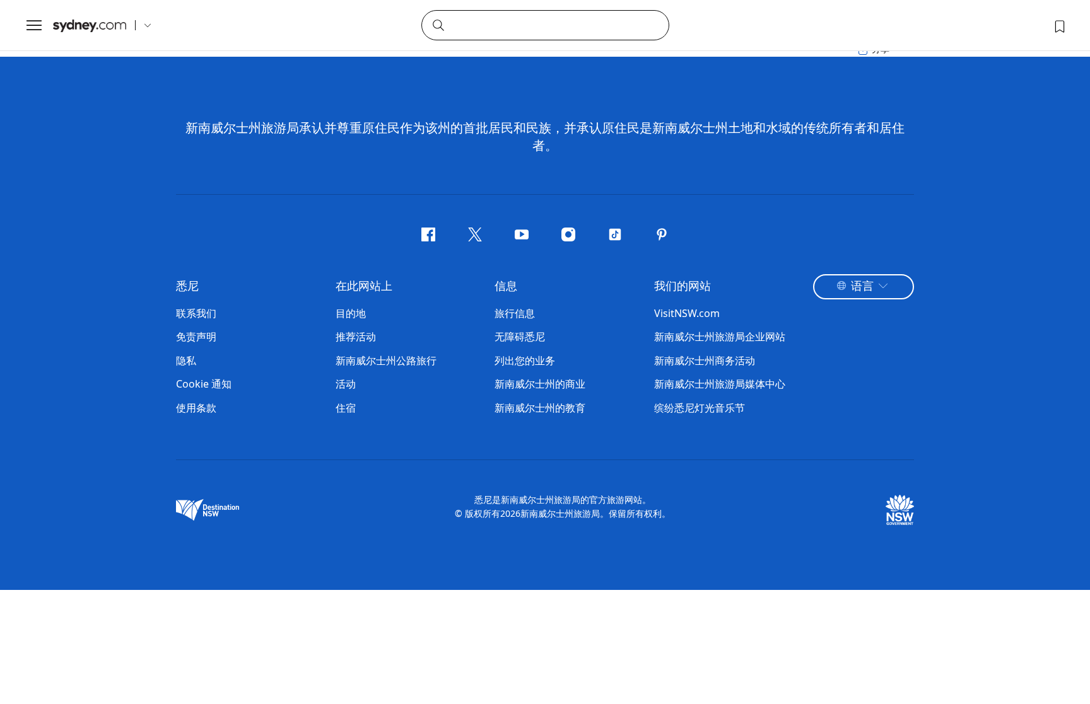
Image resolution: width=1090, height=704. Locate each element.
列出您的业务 (525, 360)
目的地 (351, 313)
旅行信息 (515, 313)
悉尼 (187, 286)
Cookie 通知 (203, 384)
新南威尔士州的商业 (540, 384)
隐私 (186, 360)
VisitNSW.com (687, 313)
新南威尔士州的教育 (540, 408)
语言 (862, 286)
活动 (346, 384)
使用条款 (196, 408)
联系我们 (196, 313)
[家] (89, 26)
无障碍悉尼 (520, 336)
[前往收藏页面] (1058, 25)
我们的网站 (682, 286)
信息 (506, 286)
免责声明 (196, 336)
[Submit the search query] (437, 24)
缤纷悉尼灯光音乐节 (699, 408)
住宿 (346, 408)
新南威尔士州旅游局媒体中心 (719, 384)
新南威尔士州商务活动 (704, 360)
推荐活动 (356, 336)
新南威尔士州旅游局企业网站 (719, 336)
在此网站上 (364, 286)
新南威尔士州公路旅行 (386, 360)
